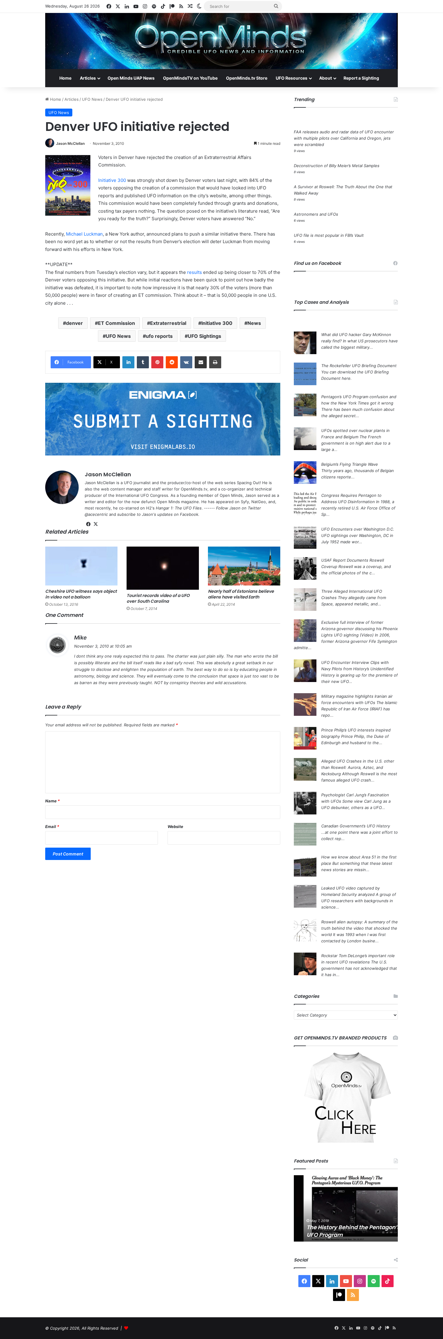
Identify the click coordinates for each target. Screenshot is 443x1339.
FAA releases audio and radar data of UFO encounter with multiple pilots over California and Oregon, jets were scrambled (344, 138)
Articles (88, 78)
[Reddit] (172, 362)
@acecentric (96, 514)
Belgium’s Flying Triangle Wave (349, 464)
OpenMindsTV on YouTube (190, 78)
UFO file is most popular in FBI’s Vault (329, 235)
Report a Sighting (361, 78)
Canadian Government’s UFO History (355, 825)
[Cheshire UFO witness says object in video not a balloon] (81, 566)
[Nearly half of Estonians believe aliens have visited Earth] (244, 566)
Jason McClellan (70, 143)
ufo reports (159, 336)
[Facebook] (88, 524)
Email (52, 826)
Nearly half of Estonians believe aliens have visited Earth (241, 594)
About (325, 78)
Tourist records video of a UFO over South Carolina (158, 598)
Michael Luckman (84, 234)
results (194, 272)
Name (52, 800)
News (254, 323)
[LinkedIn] (128, 362)
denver (74, 323)
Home (65, 78)
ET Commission (116, 323)
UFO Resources (291, 78)
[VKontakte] (186, 362)
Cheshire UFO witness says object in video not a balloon (81, 594)
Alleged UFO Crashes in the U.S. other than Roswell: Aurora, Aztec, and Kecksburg (357, 767)
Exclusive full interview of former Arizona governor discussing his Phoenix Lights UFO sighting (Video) (359, 628)
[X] (95, 524)
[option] (346, 1208)
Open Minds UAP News (131, 78)
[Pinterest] (157, 362)
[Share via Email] (201, 362)
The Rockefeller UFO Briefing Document (359, 365)
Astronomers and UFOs (316, 214)
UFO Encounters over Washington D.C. (357, 529)
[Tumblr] (143, 362)
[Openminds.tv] (221, 41)
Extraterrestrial (168, 323)
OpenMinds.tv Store (246, 78)
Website (175, 826)
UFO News (92, 99)
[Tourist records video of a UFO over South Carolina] (163, 568)
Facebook (189, 514)
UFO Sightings (204, 336)
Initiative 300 (112, 180)
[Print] (215, 362)
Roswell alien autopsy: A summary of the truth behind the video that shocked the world (359, 928)
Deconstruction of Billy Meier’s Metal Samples (336, 165)
